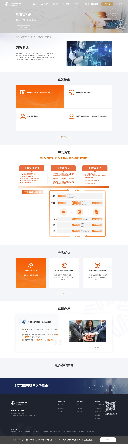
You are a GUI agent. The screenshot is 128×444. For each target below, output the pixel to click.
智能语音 (41, 37)
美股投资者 (98, 408)
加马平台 (33, 37)
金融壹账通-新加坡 (17, 432)
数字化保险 (61, 408)
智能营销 (48, 37)
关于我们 (76, 4)
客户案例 (55, 4)
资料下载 (79, 411)
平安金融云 (67, 432)
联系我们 (97, 418)
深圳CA (74, 432)
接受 (107, 440)
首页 (34, 4)
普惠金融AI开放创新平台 (86, 432)
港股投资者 (98, 411)
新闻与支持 (66, 4)
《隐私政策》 (88, 440)
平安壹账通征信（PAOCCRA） (52, 432)
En (122, 4)
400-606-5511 (18, 410)
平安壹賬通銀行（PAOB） (33, 432)
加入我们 (97, 415)
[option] (30, 273)
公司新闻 (79, 405)
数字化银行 (61, 405)
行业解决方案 (44, 4)
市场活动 (79, 408)
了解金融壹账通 (99, 405)
